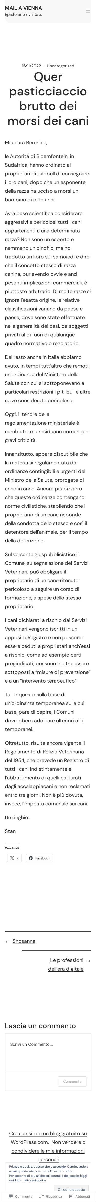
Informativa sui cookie (30, 1180)
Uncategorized (60, 66)
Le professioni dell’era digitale (65, 964)
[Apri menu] (88, 11)
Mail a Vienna (23, 8)
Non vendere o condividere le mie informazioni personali (49, 1151)
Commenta (72, 1081)
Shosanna (24, 941)
